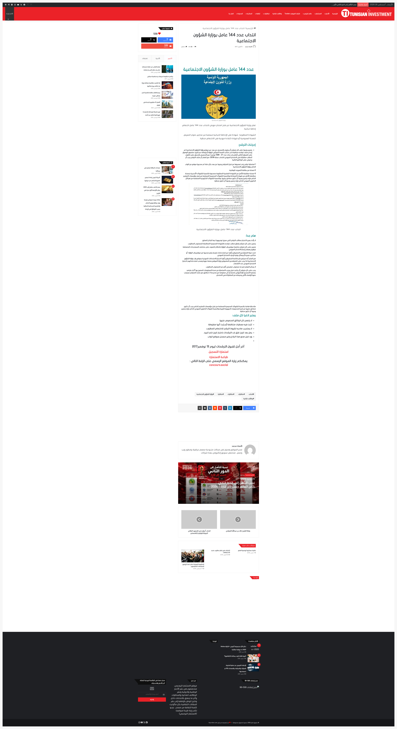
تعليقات (145, 58)
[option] (218, 483)
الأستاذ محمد (248, 46)
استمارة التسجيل (218, 351)
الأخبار (327, 14)
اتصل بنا (231, 14)
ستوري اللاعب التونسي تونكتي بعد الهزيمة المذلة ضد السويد (334, 4)
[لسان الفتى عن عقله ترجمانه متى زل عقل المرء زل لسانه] (167, 69)
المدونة (240, 14)
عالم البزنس (308, 14)
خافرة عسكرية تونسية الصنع (247, 550)
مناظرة (220, 394)
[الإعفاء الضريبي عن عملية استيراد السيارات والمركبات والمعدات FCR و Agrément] (253, 667)
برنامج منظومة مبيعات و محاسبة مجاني (160, 76)
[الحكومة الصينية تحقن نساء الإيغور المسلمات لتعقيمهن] (192, 555)
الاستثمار (319, 14)
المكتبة (249, 14)
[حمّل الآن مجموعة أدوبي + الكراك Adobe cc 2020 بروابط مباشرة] (253, 649)
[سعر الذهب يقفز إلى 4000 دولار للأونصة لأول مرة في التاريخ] (167, 189)
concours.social (218, 364)
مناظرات (267, 14)
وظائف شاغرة (277, 14)
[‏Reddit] (215, 408)
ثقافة (258, 14)
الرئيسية (335, 14)
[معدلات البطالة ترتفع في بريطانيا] (167, 170)
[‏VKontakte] (210, 408)
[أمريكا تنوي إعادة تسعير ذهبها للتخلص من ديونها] (167, 180)
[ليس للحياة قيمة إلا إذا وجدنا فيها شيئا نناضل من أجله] (167, 114)
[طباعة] (200, 408)
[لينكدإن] (230, 408)
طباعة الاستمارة (218, 357)
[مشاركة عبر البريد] (205, 408)
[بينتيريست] (220, 408)
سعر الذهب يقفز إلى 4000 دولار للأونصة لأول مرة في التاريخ (151, 190)
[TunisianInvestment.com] (367, 13)
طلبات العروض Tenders (292, 14)
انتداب (251, 394)
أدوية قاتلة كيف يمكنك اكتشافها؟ (235, 656)
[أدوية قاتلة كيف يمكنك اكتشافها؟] (253, 658)
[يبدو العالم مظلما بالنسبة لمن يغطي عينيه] (167, 95)
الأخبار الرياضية (250, 475)
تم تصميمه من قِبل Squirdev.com (219, 722)
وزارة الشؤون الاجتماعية (205, 394)
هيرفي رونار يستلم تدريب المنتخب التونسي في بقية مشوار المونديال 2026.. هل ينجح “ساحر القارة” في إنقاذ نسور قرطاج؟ (234, 485)
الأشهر (170, 58)
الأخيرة (158, 58)
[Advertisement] (218, 56)
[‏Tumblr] (225, 408)
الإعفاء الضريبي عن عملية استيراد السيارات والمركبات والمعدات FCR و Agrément (235, 668)
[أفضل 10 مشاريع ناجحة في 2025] (167, 104)
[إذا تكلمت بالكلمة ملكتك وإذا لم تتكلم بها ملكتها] (167, 85)
